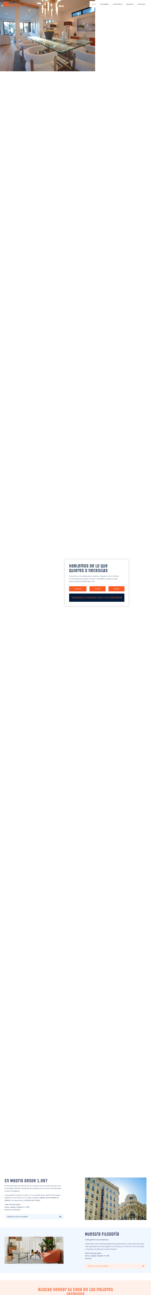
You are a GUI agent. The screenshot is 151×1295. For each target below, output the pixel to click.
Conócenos (117, 4)
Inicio (94, 4)
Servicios (129, 4)
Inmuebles (104, 4)
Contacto (141, 4)
